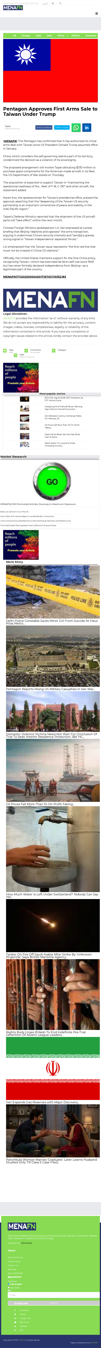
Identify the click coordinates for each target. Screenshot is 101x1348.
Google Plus (25, 1318)
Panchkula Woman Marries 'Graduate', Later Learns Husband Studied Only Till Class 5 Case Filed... (51, 1161)
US (11, 35)
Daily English (15, 1284)
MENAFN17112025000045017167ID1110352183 (34, 276)
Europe (26, 35)
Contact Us (13, 1265)
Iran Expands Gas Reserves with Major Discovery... (42, 1102)
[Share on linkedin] (86, 127)
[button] (53, 3)
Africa (60, 35)
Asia (49, 35)
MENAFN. (22, 1340)
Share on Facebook (44, 127)
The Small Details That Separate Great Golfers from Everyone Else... (28, 525)
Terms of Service (15, 1257)
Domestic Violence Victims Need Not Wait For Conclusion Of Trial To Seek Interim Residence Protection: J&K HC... (51, 735)
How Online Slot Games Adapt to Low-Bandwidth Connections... (27, 516)
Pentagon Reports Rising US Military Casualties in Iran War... (50, 689)
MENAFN (10, 141)
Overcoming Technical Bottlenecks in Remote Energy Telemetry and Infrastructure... (36, 521)
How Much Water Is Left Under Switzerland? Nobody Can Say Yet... (52, 895)
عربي (45, 3)
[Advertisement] (51, 24)
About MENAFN (15, 1273)
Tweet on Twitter (61, 127)
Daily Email (24, 1322)
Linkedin (23, 1326)
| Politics (74, 35)
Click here (26, 1243)
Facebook (24, 1310)
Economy (90, 35)
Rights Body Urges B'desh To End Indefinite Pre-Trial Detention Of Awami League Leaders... (46, 1033)
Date (8, 126)
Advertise (12, 1269)
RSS (21, 1330)
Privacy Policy (14, 1261)
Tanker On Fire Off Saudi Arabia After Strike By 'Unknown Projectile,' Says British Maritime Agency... (49, 956)
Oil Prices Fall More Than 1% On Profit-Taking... (40, 804)
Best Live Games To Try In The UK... (14, 512)
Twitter (22, 1314)
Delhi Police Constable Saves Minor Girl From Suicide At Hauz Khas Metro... (52, 622)
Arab (38, 35)
